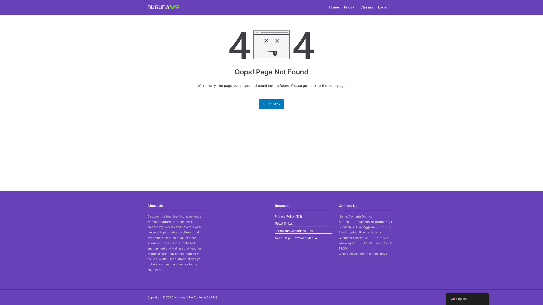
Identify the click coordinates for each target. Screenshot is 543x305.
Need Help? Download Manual (296, 238)
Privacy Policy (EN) (288, 216)
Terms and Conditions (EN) (294, 231)
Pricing (349, 7)
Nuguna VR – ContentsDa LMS (195, 297)
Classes (366, 7)
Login (382, 7)
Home (334, 7)
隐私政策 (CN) (284, 223)
